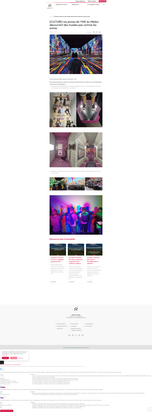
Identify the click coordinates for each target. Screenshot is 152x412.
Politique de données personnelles (77, 347)
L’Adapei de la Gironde (61, 4)
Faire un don (102, 1)
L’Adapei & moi (75, 4)
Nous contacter (89, 326)
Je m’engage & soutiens (93, 4)
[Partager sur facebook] (97, 32)
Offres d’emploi (92, 1)
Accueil (51, 16)
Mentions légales (66, 347)
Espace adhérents (80, 1)
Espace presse (60, 328)
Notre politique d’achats (62, 326)
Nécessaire (2, 369)
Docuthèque (73, 326)
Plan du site (86, 347)
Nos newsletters (74, 323)
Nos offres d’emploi (61, 323)
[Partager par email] (94, 32)
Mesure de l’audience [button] (3, 396)
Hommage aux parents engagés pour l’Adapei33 (76, 329)
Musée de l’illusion (55, 86)
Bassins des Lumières (56, 171)
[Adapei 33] (49, 6)
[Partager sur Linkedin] (100, 32)
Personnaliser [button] (20, 357)
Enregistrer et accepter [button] (7, 410)
